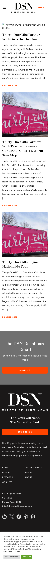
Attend (6, 472)
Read (5, 467)
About (28, 477)
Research (7, 477)
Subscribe (41, 8)
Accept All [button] (27, 556)
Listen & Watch (33, 467)
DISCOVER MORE (9, 86)
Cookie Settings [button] (11, 556)
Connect (7, 482)
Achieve (29, 472)
